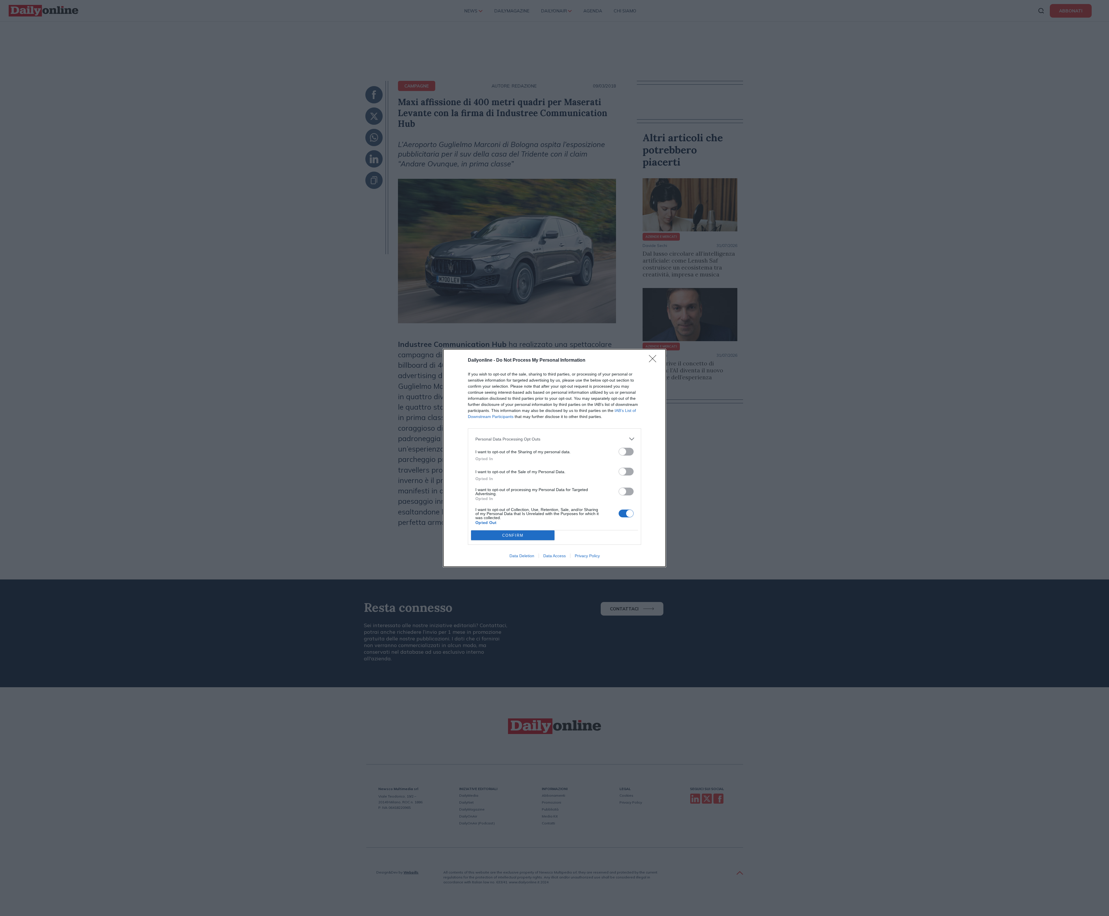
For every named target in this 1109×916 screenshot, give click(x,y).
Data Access (554, 555)
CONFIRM (513, 535)
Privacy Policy (587, 555)
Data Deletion (521, 555)
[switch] (626, 452)
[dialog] (554, 458)
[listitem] (554, 439)
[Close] (654, 360)
